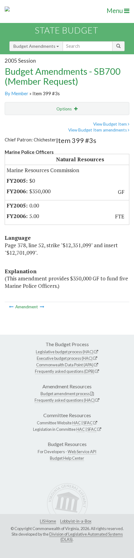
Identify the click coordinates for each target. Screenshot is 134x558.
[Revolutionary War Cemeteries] (11, 306)
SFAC (88, 422)
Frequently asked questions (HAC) (65, 400)
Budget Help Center (67, 458)
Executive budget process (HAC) (65, 358)
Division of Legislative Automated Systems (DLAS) (86, 537)
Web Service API (82, 451)
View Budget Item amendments (98, 129)
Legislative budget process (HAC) (64, 351)
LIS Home (48, 521)
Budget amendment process (65, 393)
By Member (16, 93)
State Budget (66, 30)
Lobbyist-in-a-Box (75, 521)
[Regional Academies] (42, 306)
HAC (76, 422)
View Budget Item (110, 124)
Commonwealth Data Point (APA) (64, 364)
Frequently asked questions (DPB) (64, 371)
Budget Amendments (34, 46)
